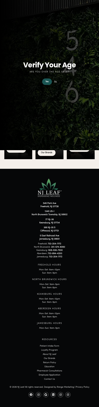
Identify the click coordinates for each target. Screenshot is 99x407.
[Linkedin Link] (53, 394)
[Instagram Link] (38, 394)
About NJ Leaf (49, 354)
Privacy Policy (82, 387)
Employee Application (49, 375)
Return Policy (49, 363)
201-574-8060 (58, 247)
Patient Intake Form (49, 346)
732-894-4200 (55, 254)
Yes (47, 82)
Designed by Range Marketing (59, 387)
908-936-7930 (55, 250)
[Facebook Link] (31, 394)
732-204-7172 (54, 244)
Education (49, 367)
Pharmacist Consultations (49, 371)
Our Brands (46, 153)
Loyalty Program (49, 350)
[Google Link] (45, 394)
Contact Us (49, 379)
